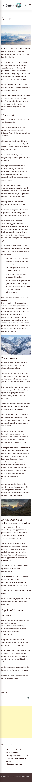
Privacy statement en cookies (18, 755)
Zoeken (4, 692)
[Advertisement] (16, 722)
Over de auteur (12, 753)
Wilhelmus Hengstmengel (22, 776)
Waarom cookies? (13, 750)
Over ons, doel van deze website (16, 760)
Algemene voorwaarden (16, 764)
